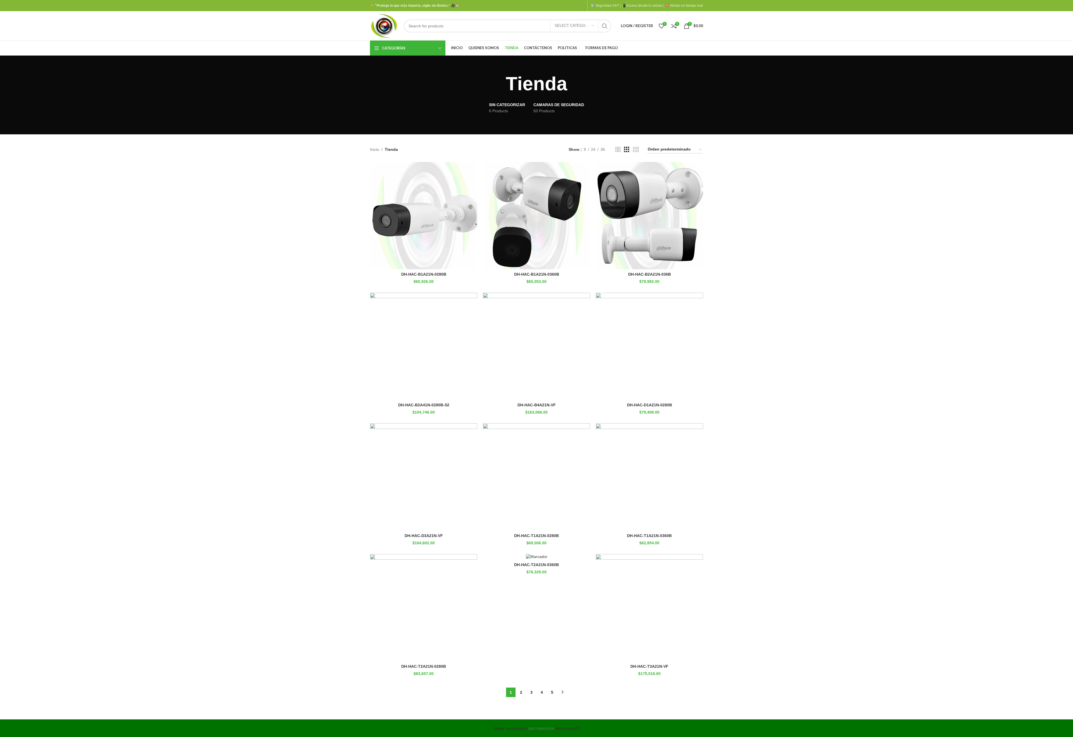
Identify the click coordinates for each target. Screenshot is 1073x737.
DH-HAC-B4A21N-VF (536, 405)
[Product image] (536, 557)
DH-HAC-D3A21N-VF (424, 535)
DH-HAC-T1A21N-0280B (536, 535)
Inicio (374, 149)
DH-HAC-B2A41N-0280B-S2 (423, 405)
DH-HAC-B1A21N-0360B (536, 274)
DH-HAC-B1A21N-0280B (423, 274)
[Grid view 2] (618, 149)
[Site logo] (384, 25)
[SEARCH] (604, 26)
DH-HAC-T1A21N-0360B (649, 535)
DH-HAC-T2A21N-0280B (423, 666)
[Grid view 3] (626, 149)
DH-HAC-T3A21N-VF (649, 666)
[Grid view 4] (636, 149)
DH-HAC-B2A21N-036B (649, 274)
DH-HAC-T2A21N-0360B (536, 564)
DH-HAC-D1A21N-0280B (649, 405)
